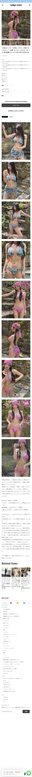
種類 (3, 85)
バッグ (4, 650)
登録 (26, 711)
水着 (4, 629)
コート (4, 655)
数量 (3, 95)
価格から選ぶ (6, 618)
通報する (11, 116)
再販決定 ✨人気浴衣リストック (11, 614)
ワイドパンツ (6, 645)
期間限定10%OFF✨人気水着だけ (11, 616)
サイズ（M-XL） (6, 89)
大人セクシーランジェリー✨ (10, 634)
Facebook (5, 699)
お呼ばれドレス (7, 641)
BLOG (4, 680)
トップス (5, 627)
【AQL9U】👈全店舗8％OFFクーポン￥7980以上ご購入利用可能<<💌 (16, 1)
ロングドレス (6, 625)
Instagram (5, 697)
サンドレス (6, 643)
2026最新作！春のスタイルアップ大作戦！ (13, 661)
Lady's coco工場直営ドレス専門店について (13, 678)
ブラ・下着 (6, 636)
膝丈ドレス (6, 623)
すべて (4, 603)
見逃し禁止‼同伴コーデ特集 (10, 668)
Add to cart (16, 105)
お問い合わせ (6, 687)
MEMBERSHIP (7, 684)
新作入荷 (5, 611)
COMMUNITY (6, 682)
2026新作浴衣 (6, 609)
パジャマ (5, 632)
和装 (4, 652)
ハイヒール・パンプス (8, 648)
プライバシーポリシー (8, 689)
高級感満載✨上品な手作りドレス (11, 659)
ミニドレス (6, 620)
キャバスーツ (6, 657)
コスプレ (5, 639)
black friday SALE (8, 671)
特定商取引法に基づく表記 (9, 691)
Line (4, 701)
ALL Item (5, 673)
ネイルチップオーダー (8, 666)
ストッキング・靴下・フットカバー (11, 664)
